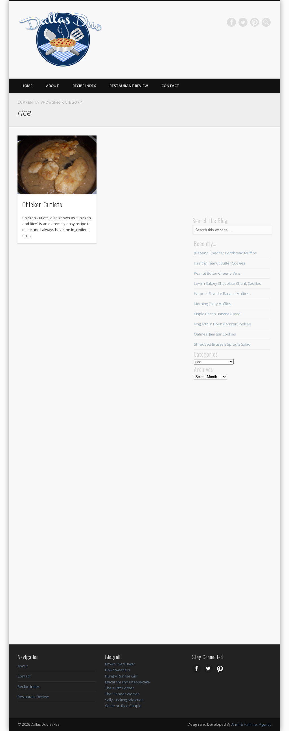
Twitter (243, 22)
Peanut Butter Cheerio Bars (217, 273)
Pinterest (254, 22)
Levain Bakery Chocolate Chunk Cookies (227, 283)
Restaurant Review (129, 85)
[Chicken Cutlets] (56, 164)
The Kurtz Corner (119, 687)
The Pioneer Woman (122, 693)
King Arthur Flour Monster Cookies (222, 323)
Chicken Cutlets (42, 204)
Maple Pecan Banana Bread (217, 313)
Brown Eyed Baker (120, 663)
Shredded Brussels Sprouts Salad (222, 344)
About (52, 85)
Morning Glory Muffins (212, 303)
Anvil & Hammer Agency (251, 724)
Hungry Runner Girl (121, 676)
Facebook (231, 22)
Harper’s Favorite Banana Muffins (221, 293)
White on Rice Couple (123, 705)
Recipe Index (84, 85)
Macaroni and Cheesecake (127, 682)
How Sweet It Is (117, 669)
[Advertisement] (234, 170)
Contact (170, 85)
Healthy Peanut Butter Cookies (219, 263)
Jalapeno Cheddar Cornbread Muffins (225, 252)
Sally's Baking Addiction (124, 699)
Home (26, 85)
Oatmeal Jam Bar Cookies (215, 334)
